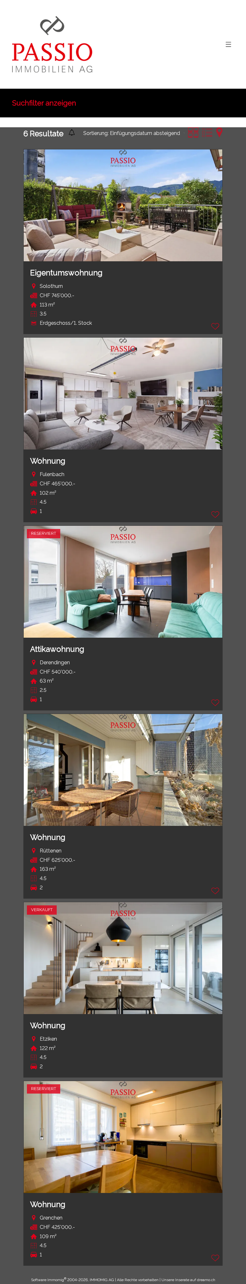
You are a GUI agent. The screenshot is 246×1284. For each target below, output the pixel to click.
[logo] (52, 44)
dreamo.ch (206, 1280)
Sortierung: (96, 133)
